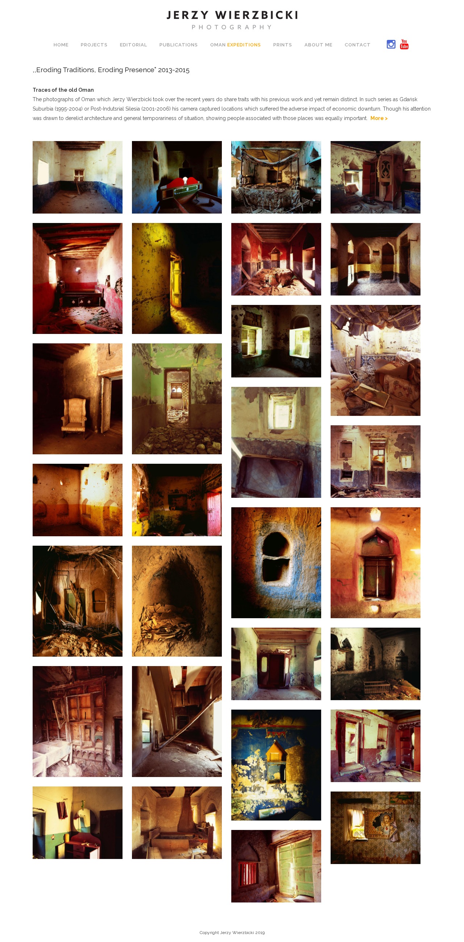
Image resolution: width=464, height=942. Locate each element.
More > (379, 118)
